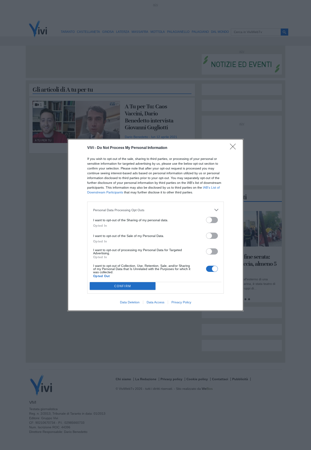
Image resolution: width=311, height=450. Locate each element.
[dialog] (155, 225)
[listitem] (155, 210)
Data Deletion (130, 302)
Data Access (155, 302)
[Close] (234, 148)
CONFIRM (122, 286)
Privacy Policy (181, 302)
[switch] (212, 220)
